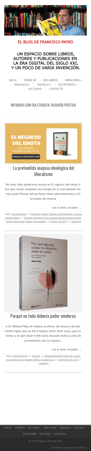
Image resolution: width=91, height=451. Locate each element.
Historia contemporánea (61, 214)
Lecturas (35, 88)
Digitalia (43, 84)
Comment (76, 221)
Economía (35, 214)
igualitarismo (47, 359)
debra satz (68, 355)
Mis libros (50, 80)
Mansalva (21, 84)
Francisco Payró (18, 214)
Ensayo (44, 214)
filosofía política (65, 217)
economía (28, 217)
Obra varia (72, 80)
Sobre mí (30, 80)
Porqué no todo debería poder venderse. (43, 315)
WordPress (81, 447)
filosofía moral (17, 359)
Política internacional (35, 221)
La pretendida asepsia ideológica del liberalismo (43, 170)
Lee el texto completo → (66, 207)
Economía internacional (45, 217)
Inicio (13, 80)
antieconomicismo (53, 355)
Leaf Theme (57, 447)
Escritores (66, 84)
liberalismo (18, 221)
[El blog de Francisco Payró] (45, 34)
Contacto (56, 88)
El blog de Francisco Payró (50, 441)
